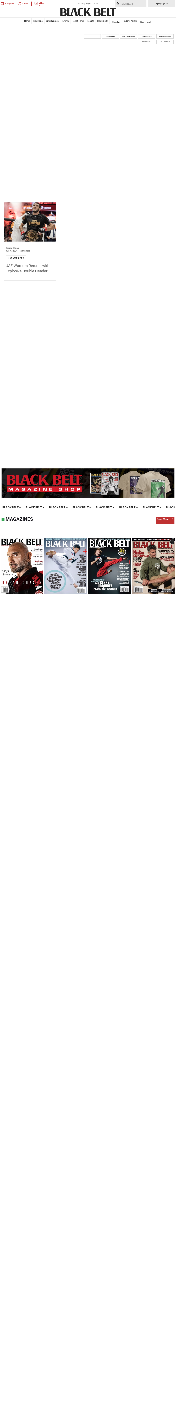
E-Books (25, 3)
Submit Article (130, 21)
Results (90, 21)
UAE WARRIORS (16, 258)
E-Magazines (9, 3)
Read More (162, 519)
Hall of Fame (77, 21)
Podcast (145, 22)
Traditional (38, 21)
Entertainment (53, 21)
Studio (115, 22)
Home (27, 21)
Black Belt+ (102, 21)
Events (65, 21)
